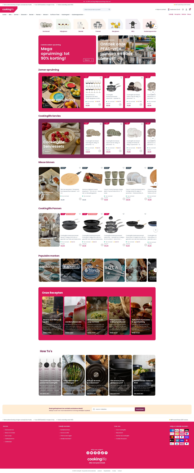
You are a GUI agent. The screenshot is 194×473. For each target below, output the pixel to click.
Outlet (4, 14)
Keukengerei (65, 14)
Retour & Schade (10, 433)
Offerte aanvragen (66, 436)
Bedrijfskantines (65, 430)
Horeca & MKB (64, 433)
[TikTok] (102, 452)
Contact (120, 470)
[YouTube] (91, 452)
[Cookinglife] (8, 9)
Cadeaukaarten (9, 439)
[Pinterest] (106, 452)
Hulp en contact (161, 9)
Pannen (38, 14)
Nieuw (189, 14)
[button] (155, 26)
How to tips (8, 436)
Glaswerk (24, 14)
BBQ (10, 14)
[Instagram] (87, 452)
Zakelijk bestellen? (65, 439)
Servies (16, 14)
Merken (184, 14)
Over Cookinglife (121, 430)
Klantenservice (9, 430)
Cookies (114, 470)
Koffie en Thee (54, 14)
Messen (45, 14)
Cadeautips (8, 442)
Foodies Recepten (121, 439)
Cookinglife (78, 470)
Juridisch (99, 470)
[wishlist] (183, 9)
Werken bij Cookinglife (122, 436)
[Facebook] (95, 452)
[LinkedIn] (98, 452)
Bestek (31, 14)
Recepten (177, 14)
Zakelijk (171, 14)
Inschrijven (140, 409)
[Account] (186, 9)
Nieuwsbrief (119, 433)
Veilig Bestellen (107, 470)
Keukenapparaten (77, 14)
